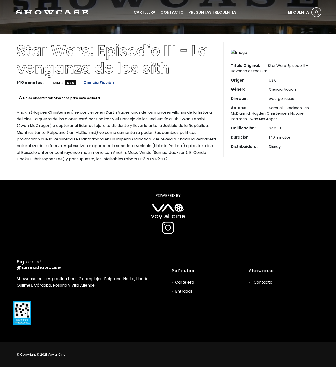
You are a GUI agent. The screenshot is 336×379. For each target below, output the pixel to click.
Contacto (263, 282)
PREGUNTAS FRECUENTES (212, 12)
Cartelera (184, 282)
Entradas (184, 291)
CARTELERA (144, 12)
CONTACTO (171, 12)
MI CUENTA (298, 12)
